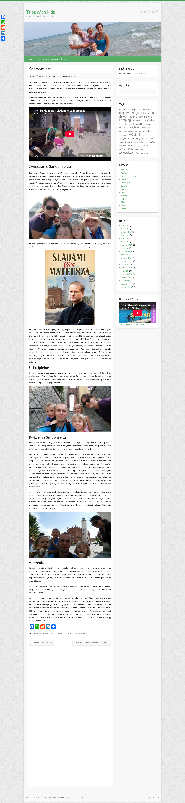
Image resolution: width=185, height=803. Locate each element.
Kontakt (64, 59)
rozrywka (139, 139)
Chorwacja (125, 180)
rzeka (121, 142)
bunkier (148, 109)
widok (74, 633)
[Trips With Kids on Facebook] (141, 11)
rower (133, 139)
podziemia (37, 633)
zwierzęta (144, 153)
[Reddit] (3, 27)
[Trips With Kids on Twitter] (145, 11)
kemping (125, 120)
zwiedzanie (83, 633)
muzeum (138, 123)
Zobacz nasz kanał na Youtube (132, 325)
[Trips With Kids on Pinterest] (149, 11)
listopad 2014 (126, 277)
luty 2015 (124, 271)
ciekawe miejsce (130, 113)
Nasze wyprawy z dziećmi (47, 59)
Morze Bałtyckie (125, 124)
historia (148, 116)
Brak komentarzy (71, 76)
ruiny (151, 139)
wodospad (137, 146)
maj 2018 (124, 229)
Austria (124, 173)
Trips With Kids (40, 12)
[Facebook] (3, 16)
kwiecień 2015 (126, 268)
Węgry (123, 205)
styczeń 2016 (126, 251)
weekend (122, 146)
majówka (149, 120)
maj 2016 (124, 242)
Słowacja (128, 142)
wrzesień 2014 (126, 284)
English (144, 73)
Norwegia (131, 127)
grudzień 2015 (126, 255)
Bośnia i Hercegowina (129, 176)
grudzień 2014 (126, 274)
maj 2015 (124, 264)
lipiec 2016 (125, 238)
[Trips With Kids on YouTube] (153, 11)
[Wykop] (3, 33)
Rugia (146, 139)
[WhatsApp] (3, 22)
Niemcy (122, 128)
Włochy (124, 209)
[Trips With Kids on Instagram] (157, 11)
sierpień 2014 (126, 287)
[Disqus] (70, 680)
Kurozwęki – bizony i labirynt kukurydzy (92, 643)
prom (143, 135)
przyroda (124, 138)
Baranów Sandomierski (41, 643)
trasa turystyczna (63, 633)
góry (140, 116)
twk (33, 76)
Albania (122, 109)
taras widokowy (48, 633)
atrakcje (132, 109)
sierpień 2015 (126, 258)
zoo (141, 149)
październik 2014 (127, 281)
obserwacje (141, 128)
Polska (58, 76)
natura (148, 124)
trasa (152, 142)
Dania (146, 113)
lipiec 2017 (125, 235)
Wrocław (145, 146)
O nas (30, 59)
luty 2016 (124, 248)
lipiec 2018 (125, 225)
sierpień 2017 (126, 232)
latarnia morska (137, 120)
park (120, 131)
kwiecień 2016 (126, 245)
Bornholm (141, 109)
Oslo (149, 127)
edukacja (132, 117)
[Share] (3, 38)
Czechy (124, 186)
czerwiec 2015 (126, 261)
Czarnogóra (125, 183)
